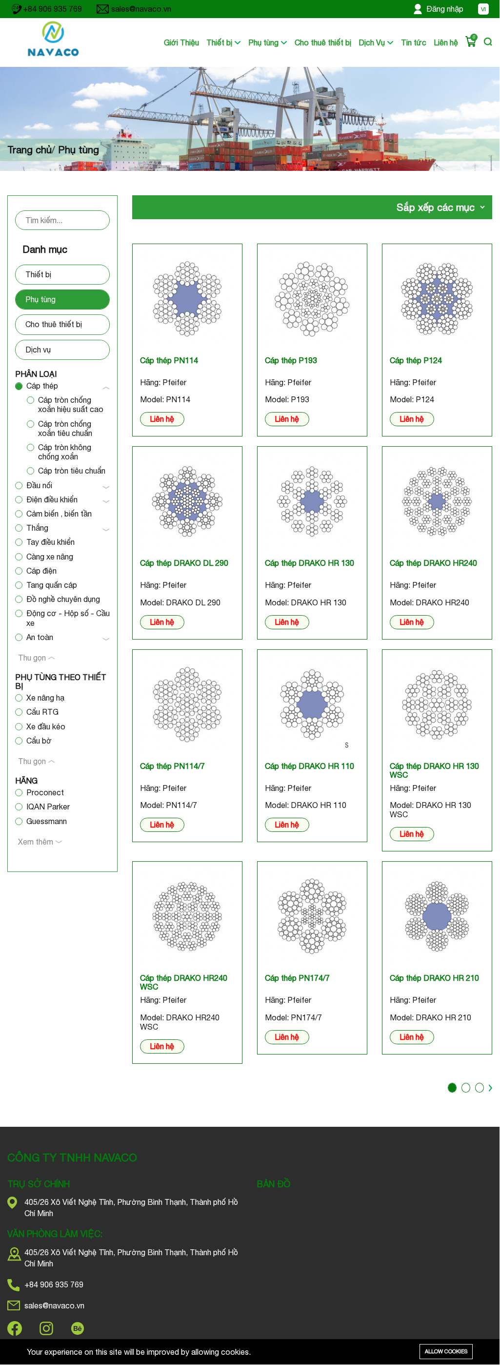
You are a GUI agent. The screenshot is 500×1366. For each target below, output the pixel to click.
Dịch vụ (38, 349)
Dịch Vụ (373, 42)
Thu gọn (33, 657)
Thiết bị (220, 42)
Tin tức (413, 42)
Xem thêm (36, 841)
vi (483, 9)
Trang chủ (29, 149)
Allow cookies (446, 1351)
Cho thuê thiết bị (323, 42)
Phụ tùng (264, 42)
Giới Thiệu (181, 42)
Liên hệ (446, 42)
